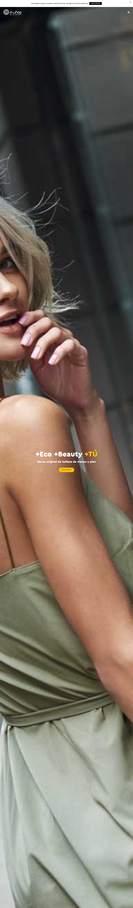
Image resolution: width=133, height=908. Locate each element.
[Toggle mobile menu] (129, 12)
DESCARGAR (95, 3)
